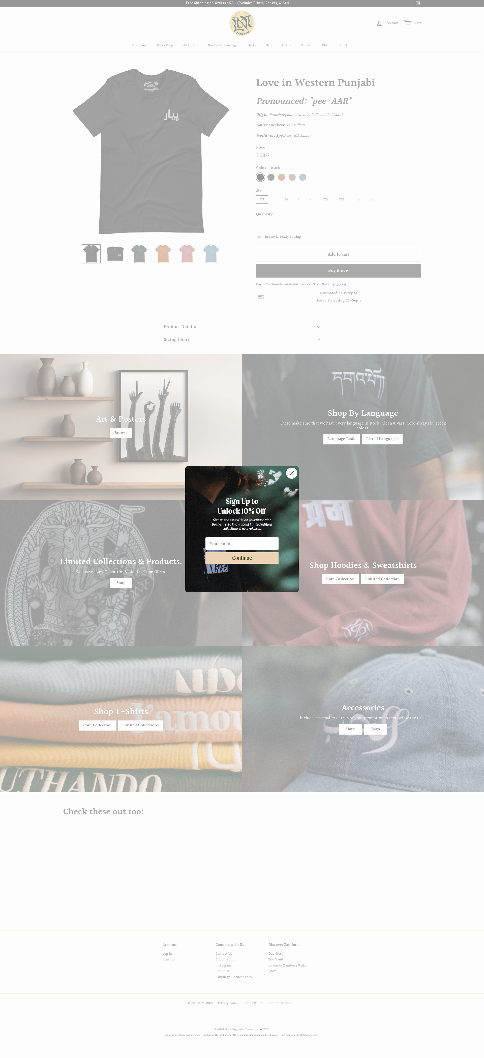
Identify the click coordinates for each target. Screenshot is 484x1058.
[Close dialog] (292, 473)
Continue (242, 558)
